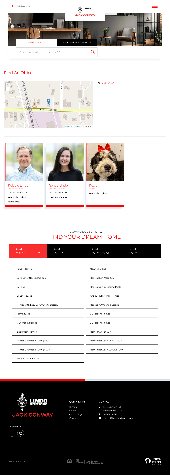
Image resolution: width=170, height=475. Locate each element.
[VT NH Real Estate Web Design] (153, 461)
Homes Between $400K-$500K (106, 340)
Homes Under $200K (28, 358)
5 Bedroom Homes (100, 314)
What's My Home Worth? (77, 42)
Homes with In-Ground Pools (105, 287)
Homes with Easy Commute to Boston (37, 305)
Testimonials (14, 202)
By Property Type (101, 252)
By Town (59, 252)
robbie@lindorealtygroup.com (119, 418)
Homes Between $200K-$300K (106, 349)
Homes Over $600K (100, 332)
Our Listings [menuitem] (75, 414)
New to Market (98, 269)
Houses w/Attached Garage (104, 305)
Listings (22, 197)
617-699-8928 (20, 192)
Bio (16, 197)
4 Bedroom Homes (27, 323)
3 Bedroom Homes (100, 323)
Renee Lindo (58, 185)
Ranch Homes (24, 269)
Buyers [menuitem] (73, 407)
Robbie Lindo (18, 185)
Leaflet (67, 126)
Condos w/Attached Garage (31, 278)
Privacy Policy (17, 461)
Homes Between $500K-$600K (33, 340)
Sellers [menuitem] (72, 410)
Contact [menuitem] (73, 418)
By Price (134, 252)
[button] (92, 52)
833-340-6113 (23, 6)
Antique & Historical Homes (104, 296)
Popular (20, 252)
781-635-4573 (60, 192)
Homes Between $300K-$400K (33, 349)
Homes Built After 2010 (102, 278)
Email (11, 197)
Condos (21, 287)
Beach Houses (24, 296)
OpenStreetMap (78, 126)
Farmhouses (23, 314)
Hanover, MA (107, 83)
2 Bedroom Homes (27, 332)
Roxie (93, 185)
